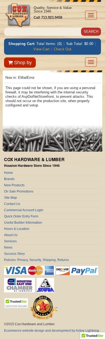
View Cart (41, 49)
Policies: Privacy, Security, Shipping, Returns (36, 260)
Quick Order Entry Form (21, 216)
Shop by (22, 62)
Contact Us (12, 204)
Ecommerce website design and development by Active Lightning (51, 331)
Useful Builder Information (23, 222)
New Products (14, 185)
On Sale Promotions (18, 191)
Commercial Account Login (23, 210)
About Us (11, 235)
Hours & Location (16, 229)
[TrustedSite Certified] (16, 303)
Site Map (10, 198)
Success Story (14, 254)
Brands (9, 179)
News (8, 247)
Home (8, 173)
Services (10, 241)
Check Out (63, 49)
